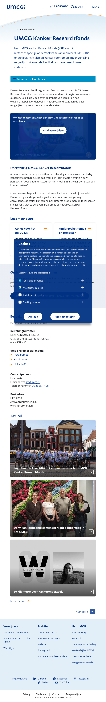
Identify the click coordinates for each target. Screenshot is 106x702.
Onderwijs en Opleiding (84, 644)
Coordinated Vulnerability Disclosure (53, 697)
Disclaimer (41, 694)
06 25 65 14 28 (40, 385)
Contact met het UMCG (50, 632)
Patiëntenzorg (79, 632)
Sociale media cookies (34, 295)
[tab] (82, 281)
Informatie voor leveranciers (52, 656)
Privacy (26, 694)
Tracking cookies (31, 302)
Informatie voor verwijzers (17, 632)
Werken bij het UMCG (83, 650)
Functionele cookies (33, 280)
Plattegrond (44, 650)
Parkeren (42, 644)
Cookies (56, 694)
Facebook (19, 359)
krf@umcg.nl (33, 382)
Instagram (20, 354)
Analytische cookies (33, 287)
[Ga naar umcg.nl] (16, 7)
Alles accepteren (65, 316)
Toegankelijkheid (74, 694)
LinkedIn (19, 364)
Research (76, 638)
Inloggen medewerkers (84, 662)
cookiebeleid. (44, 272)
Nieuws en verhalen (82, 656)
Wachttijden (9, 648)
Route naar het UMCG (49, 638)
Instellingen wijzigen (53, 130)
